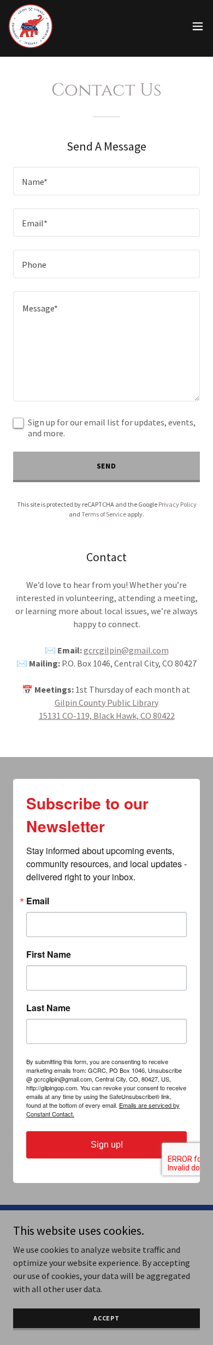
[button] (198, 26)
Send (107, 466)
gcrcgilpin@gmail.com (126, 650)
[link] (30, 26)
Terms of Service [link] (103, 514)
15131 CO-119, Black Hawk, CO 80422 (107, 715)
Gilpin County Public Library (106, 702)
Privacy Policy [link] (177, 504)
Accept (106, 1318)
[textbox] (106, 181)
